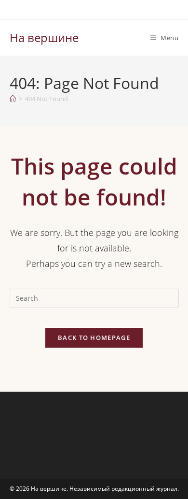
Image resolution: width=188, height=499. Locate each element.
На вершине (44, 37)
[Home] (13, 98)
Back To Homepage (94, 337)
